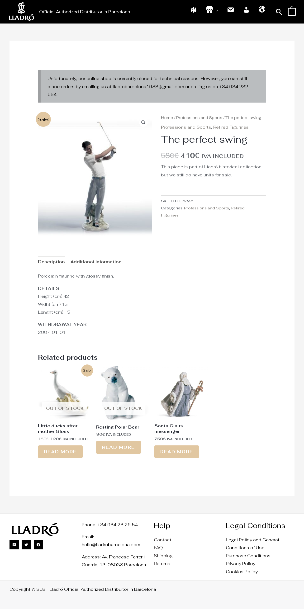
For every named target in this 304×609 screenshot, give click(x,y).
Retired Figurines (231, 127)
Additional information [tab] (96, 261)
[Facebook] (38, 544)
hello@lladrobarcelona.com (111, 544)
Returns (162, 563)
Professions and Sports (199, 117)
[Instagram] (14, 544)
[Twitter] (26, 544)
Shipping (163, 555)
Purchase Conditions (248, 555)
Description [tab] (51, 261)
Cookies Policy (242, 571)
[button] (279, 12)
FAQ (158, 547)
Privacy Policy (240, 563)
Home (167, 117)
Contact (162, 540)
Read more (60, 451)
